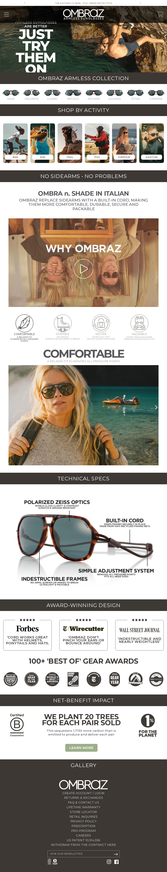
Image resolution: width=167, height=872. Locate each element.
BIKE (15, 157)
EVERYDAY (124, 157)
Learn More (81, 748)
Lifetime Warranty (83, 807)
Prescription (83, 826)
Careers (83, 835)
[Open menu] (6, 14)
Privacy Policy (83, 821)
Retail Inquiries (83, 817)
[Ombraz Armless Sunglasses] (83, 14)
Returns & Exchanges (83, 798)
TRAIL (70, 157)
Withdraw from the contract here (83, 845)
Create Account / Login (83, 793)
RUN (42, 157)
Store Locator (83, 812)
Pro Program (83, 831)
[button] (78, 461)
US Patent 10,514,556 (83, 840)
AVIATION (152, 157)
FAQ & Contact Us (83, 802)
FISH (97, 157)
